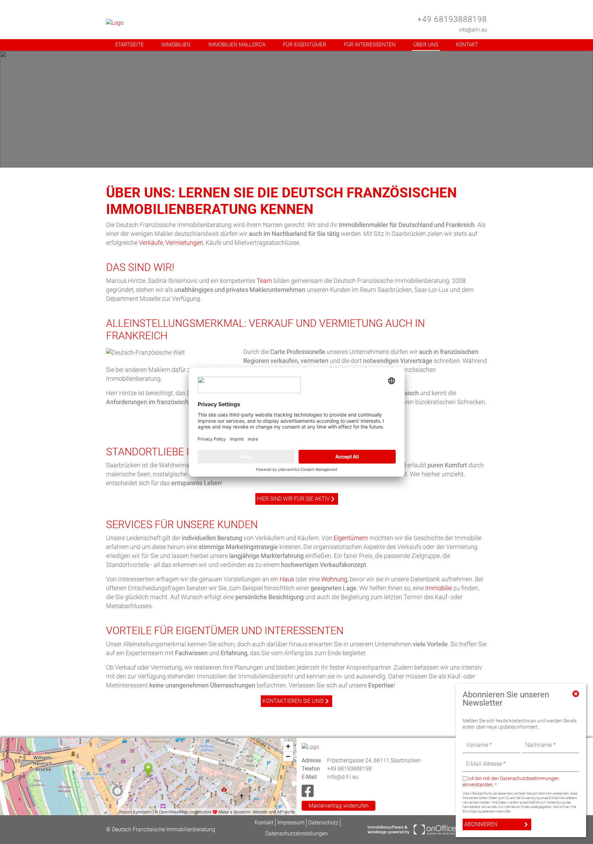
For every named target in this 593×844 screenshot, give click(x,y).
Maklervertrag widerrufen (339, 805)
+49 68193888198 (452, 19)
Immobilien (175, 45)
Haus (287, 579)
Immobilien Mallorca (236, 45)
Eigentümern (351, 537)
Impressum (290, 822)
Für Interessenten (370, 45)
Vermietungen (184, 242)
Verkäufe (151, 242)
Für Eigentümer (304, 45)
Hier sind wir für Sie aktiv (293, 498)
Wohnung (334, 579)
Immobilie (438, 588)
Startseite (129, 45)
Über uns (426, 45)
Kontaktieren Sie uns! (293, 701)
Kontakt (467, 45)
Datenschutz (323, 822)
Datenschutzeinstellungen (296, 833)
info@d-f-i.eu (473, 30)
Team (264, 280)
